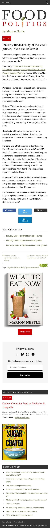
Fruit (23, 267)
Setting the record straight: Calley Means (21, 511)
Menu (8, 3)
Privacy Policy (6, 522)
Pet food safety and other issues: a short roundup (25, 508)
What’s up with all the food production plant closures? (26, 500)
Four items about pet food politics (18, 486)
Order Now (25, 332)
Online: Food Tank (13, 504)
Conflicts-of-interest (13, 267)
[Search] (46, 2)
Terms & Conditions (19, 522)
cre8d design (43, 525)
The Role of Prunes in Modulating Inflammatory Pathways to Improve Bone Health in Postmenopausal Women (23, 69)
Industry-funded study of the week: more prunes (26, 245)
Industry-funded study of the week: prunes (24, 241)
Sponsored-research (32, 267)
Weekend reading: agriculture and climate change (12, 257)
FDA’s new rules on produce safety (19, 515)
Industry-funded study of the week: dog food (23, 489)
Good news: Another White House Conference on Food (36, 256)
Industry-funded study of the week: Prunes (24, 236)
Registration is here (22, 418)
